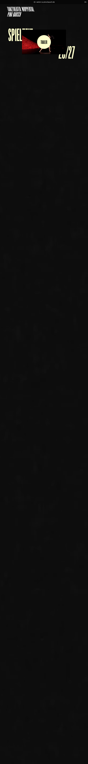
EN (85, 2)
